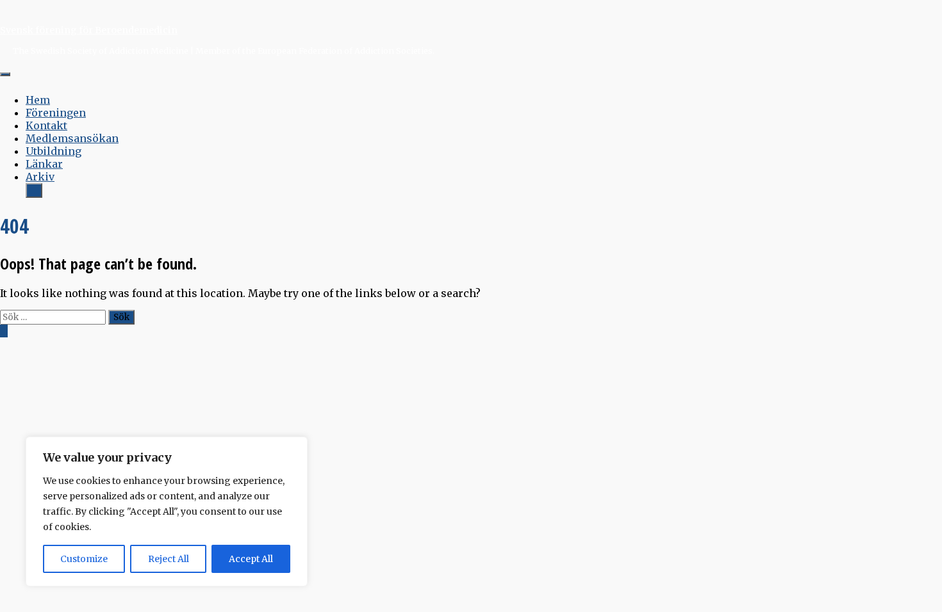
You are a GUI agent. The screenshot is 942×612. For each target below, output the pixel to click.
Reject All (168, 559)
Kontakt (46, 125)
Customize (84, 559)
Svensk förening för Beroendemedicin (89, 30)
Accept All (251, 559)
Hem (38, 99)
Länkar (44, 163)
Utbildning (53, 151)
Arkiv (40, 176)
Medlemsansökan (72, 138)
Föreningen (56, 112)
